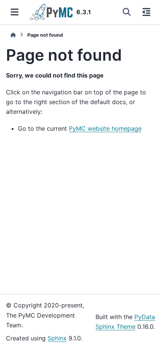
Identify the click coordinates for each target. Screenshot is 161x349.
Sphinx (57, 338)
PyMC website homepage (105, 128)
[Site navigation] (14, 12)
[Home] (13, 35)
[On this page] (146, 12)
